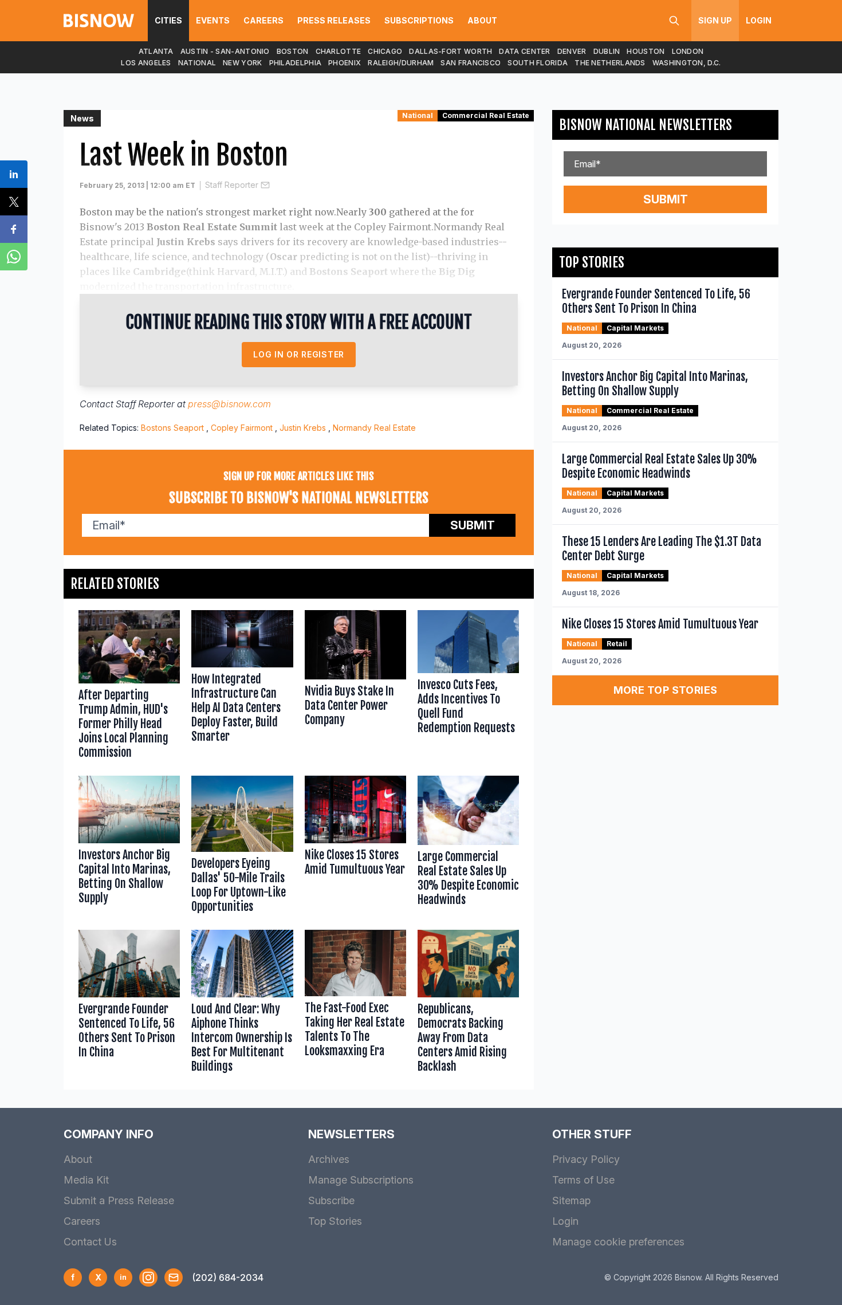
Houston (645, 51)
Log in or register (298, 354)
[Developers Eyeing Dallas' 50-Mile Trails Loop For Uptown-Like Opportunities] (242, 847)
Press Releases (334, 20)
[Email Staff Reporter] (265, 185)
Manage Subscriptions (361, 1180)
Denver (572, 51)
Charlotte (338, 51)
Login (759, 20)
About (482, 20)
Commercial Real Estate (485, 115)
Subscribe (331, 1200)
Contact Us (90, 1242)
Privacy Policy (586, 1159)
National (197, 62)
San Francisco (470, 62)
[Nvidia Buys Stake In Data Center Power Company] (355, 687)
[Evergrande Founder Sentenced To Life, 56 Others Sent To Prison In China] (129, 1004)
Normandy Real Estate (374, 428)
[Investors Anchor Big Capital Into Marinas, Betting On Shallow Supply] (129, 847)
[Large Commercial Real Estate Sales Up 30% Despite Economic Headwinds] (468, 847)
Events (213, 20)
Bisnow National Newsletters (645, 124)
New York (242, 62)
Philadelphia (295, 62)
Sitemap (571, 1200)
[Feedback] (173, 1277)
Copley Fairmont (242, 428)
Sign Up (715, 20)
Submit (472, 525)
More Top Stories (665, 690)
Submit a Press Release (119, 1200)
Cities (168, 20)
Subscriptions (419, 20)
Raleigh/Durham (401, 62)
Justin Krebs (303, 428)
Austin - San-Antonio (225, 51)
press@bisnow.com (229, 404)
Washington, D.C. (686, 62)
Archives (328, 1159)
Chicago (385, 51)
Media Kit (86, 1180)
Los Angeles (146, 62)
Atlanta (156, 51)
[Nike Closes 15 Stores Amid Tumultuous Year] (355, 847)
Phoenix (344, 62)
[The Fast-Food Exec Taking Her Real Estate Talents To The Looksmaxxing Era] (355, 1004)
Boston (293, 51)
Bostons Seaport (172, 428)
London (688, 51)
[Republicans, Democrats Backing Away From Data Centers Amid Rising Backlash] (468, 1004)
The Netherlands (610, 62)
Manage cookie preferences (618, 1242)
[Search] (674, 20)
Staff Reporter (231, 185)
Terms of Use (583, 1180)
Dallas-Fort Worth (450, 51)
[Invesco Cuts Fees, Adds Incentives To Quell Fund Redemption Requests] (468, 687)
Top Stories (335, 1221)
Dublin (606, 51)
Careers (263, 20)
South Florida (537, 62)
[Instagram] (148, 1277)
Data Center (524, 51)
